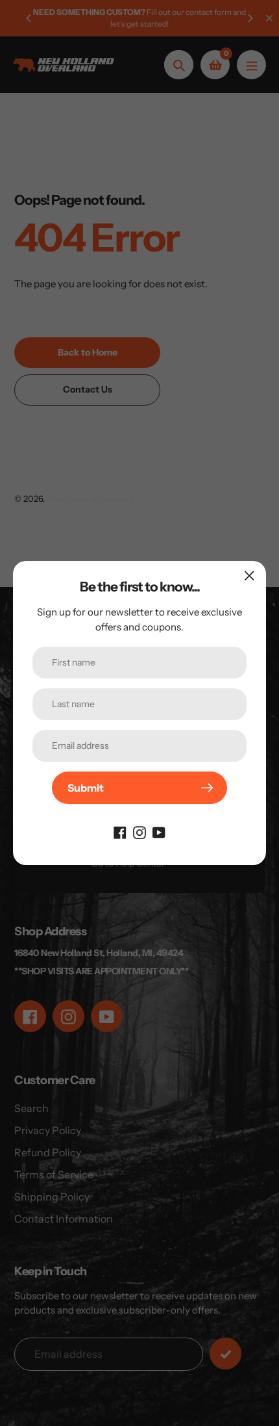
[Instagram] (139, 831)
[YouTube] (158, 831)
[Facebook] (120, 831)
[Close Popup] (249, 575)
